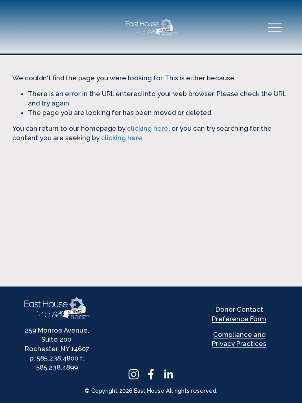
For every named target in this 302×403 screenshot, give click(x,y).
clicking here (147, 128)
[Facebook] (151, 374)
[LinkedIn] (168, 374)
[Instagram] (133, 374)
